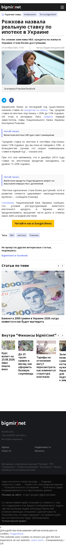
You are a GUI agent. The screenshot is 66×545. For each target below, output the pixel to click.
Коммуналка (30, 14)
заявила (48, 116)
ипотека (22, 235)
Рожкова (34, 235)
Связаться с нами (11, 484)
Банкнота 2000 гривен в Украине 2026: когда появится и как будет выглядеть (30, 319)
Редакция (46, 481)
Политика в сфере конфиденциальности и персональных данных (32, 489)
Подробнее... (17, 533)
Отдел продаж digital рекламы (39, 494)
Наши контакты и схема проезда (19, 481)
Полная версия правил (14, 520)
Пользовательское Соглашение (21, 487)
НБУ (12, 235)
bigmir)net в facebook (15, 255)
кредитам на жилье (36, 110)
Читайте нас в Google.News (33, 223)
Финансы (39, 450)
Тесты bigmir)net (48, 14)
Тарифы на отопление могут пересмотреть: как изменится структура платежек (46, 367)
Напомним (8, 202)
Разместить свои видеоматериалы (44, 484)
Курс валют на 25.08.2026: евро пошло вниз (8, 361)
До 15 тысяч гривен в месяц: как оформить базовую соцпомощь (25, 363)
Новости (6, 450)
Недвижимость (43, 447)
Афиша (5, 447)
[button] (58, 266)
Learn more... (38, 540)
